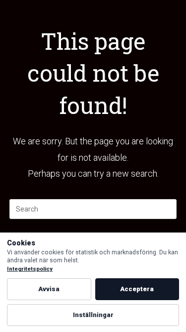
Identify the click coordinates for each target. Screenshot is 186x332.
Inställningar (93, 315)
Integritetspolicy (30, 269)
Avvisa (49, 289)
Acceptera (137, 289)
